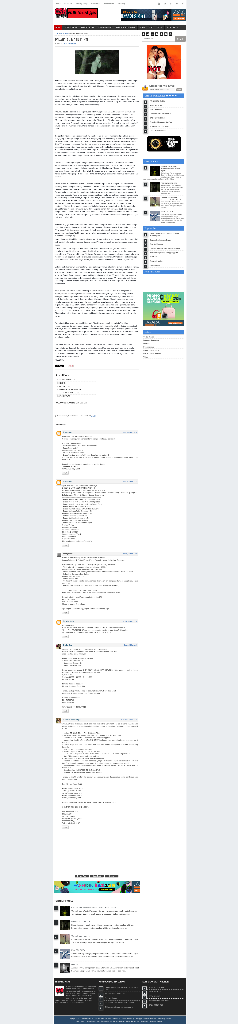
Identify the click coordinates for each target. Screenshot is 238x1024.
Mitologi (146, 343)
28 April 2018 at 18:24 (130, 481)
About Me (68, 3)
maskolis (153, 1018)
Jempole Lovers (106, 1021)
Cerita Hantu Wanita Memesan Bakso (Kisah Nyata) (93, 907)
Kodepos (153, 1021)
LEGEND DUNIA (87, 27)
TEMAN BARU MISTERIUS (68, 393)
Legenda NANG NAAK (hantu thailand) (165, 248)
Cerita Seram (64, 33)
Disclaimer (95, 3)
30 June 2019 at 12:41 (130, 621)
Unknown (67, 432)
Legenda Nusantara (151, 340)
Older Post (97, 876)
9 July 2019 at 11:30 (130, 645)
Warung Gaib (155, 265)
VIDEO (159, 27)
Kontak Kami (109, 3)
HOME (58, 27)
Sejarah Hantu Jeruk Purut (160, 114)
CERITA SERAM (71, 27)
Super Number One (132, 1021)
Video (145, 357)
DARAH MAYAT (63, 396)
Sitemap (121, 3)
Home (58, 3)
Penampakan (148, 347)
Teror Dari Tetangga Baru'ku (161, 122)
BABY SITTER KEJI (157, 118)
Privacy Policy (81, 3)
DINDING (61, 383)
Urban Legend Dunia (151, 350)
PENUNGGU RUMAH (66, 380)
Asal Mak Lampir (156, 244)
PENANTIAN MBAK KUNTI (71, 40)
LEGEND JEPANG (105, 27)
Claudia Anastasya (72, 719)
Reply (65, 473)
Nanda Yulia (68, 621)
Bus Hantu (154, 257)
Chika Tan (67, 645)
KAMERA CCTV (63, 386)
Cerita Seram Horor (70, 43)
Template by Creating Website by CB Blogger (127, 1018)
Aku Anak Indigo (156, 261)
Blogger (168, 1018)
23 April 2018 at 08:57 (130, 432)
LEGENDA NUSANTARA (125, 27)
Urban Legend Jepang (152, 354)
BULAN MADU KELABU (159, 126)
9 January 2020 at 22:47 (129, 719)
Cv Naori (160, 1021)
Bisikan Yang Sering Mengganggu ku (164, 253)
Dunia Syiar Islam (119, 1021)
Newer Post (81, 876)
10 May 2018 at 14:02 (130, 554)
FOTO (151, 27)
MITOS (142, 27)
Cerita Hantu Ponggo (80, 936)
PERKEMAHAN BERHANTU (69, 389)
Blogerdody (144, 1021)
